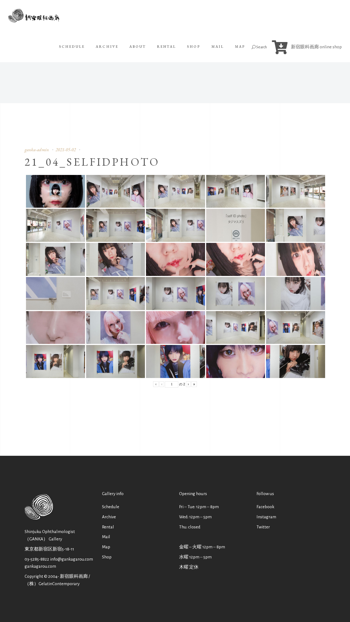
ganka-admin (37, 150)
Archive (109, 516)
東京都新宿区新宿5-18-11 (49, 549)
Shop (107, 557)
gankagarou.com (40, 566)
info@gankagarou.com (71, 559)
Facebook (265, 506)
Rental (108, 527)
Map (106, 546)
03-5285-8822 (37, 559)
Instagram (266, 516)
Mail (106, 536)
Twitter (263, 527)
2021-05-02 (66, 150)
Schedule (110, 506)
